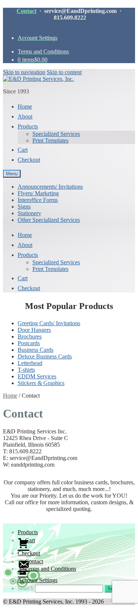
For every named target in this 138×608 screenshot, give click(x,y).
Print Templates (50, 140)
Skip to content (64, 72)
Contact (26, 11)
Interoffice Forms (38, 200)
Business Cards (35, 350)
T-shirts (26, 370)
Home (10, 395)
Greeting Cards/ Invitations (49, 323)
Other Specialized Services (49, 220)
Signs (24, 206)
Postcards (29, 343)
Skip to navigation (24, 72)
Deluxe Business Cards (45, 356)
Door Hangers (34, 330)
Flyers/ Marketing (38, 193)
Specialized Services (56, 134)
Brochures (30, 336)
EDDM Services (37, 376)
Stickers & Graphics (41, 383)
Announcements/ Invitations (50, 186)
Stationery (29, 213)
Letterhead (30, 363)
